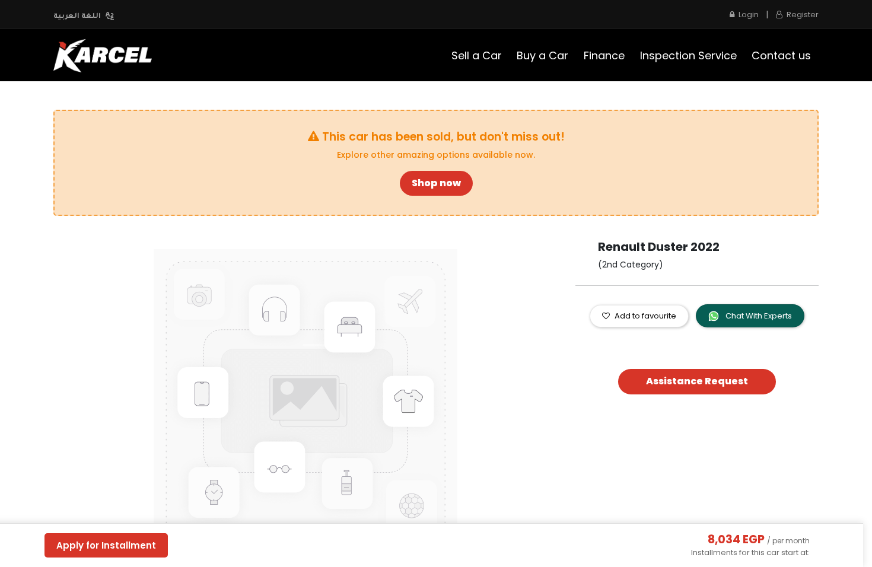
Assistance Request (697, 381)
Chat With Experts (758, 315)
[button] (91, 401)
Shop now (436, 183)
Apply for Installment (106, 545)
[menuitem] (477, 55)
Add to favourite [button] (645, 315)
